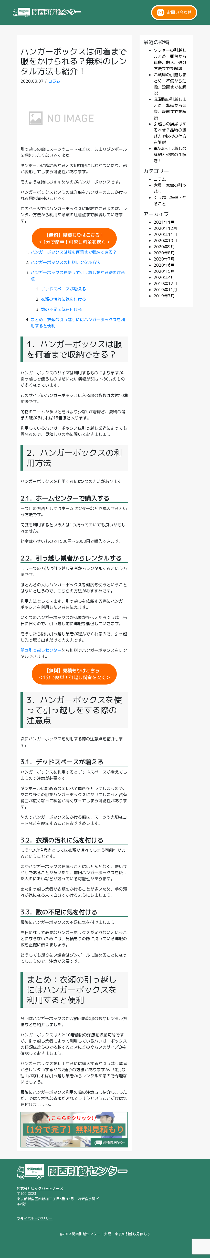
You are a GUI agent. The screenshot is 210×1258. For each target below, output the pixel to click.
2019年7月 (164, 296)
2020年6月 (164, 265)
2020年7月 (164, 259)
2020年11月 (165, 234)
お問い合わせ (179, 12)
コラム (54, 81)
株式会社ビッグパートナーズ (40, 1188)
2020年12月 (165, 228)
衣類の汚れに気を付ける (63, 299)
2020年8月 (164, 253)
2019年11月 (165, 289)
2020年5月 (164, 271)
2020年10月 (165, 240)
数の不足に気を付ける (61, 309)
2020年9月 (164, 247)
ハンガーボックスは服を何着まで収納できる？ (74, 252)
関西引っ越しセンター (40, 650)
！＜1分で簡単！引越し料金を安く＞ (74, 238)
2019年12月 (165, 283)
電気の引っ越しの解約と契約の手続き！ (170, 155)
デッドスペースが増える (63, 289)
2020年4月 (164, 277)
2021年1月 (164, 222)
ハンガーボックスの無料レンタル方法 (65, 262)
